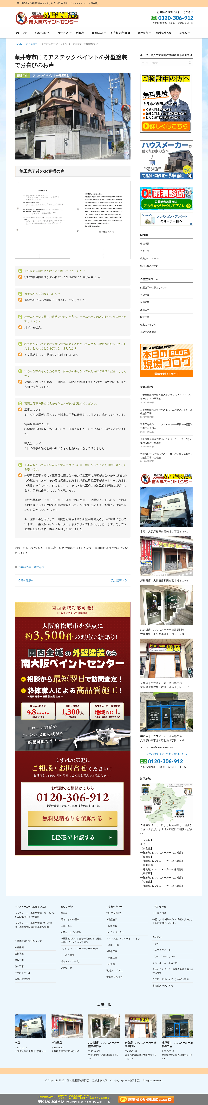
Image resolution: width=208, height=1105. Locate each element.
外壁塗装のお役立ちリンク (154, 287)
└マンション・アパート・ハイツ (123, 938)
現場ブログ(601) (114, 970)
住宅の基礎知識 (148, 332)
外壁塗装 (144, 295)
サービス (63, 32)
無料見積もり (163, 32)
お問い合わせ (159, 906)
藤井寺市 (39, 567)
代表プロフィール (149, 258)
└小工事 (110, 964)
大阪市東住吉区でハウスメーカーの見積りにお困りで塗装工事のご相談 (166, 455)
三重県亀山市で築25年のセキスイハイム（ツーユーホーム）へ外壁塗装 (166, 397)
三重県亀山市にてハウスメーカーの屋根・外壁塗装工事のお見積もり (166, 426)
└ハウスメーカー (115, 932)
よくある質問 (67, 955)
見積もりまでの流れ (71, 932)
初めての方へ (42, 32)
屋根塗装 (144, 302)
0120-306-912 (165, 761)
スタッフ (144, 251)
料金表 (80, 32)
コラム (183, 32)
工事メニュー (67, 926)
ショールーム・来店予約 (164, 963)
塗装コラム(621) (114, 977)
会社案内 (143, 32)
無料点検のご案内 (149, 266)
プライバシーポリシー (163, 956)
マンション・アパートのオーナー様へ (80, 948)
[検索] (190, 63)
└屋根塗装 (111, 926)
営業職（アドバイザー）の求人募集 (170, 979)
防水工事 (144, 317)
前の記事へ (27, 580)
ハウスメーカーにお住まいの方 (30, 906)
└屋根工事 (111, 951)
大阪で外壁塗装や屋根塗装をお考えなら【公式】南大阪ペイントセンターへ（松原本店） (57, 3)
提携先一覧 (66, 967)
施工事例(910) (113, 913)
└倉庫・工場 (112, 945)
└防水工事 (111, 958)
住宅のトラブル (148, 324)
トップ (23, 33)
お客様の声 (24, 567)
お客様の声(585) (120, 32)
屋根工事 (144, 309)
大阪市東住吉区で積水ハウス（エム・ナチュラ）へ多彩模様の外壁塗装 (166, 441)
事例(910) (97, 32)
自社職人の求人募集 (162, 985)
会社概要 (144, 243)
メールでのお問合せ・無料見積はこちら (163, 753)
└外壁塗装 (111, 919)
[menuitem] (21, 33)
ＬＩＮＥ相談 (159, 913)
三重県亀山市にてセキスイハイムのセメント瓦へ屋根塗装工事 (166, 412)
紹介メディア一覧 (70, 961)
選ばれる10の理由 (70, 919)
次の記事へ (118, 580)
